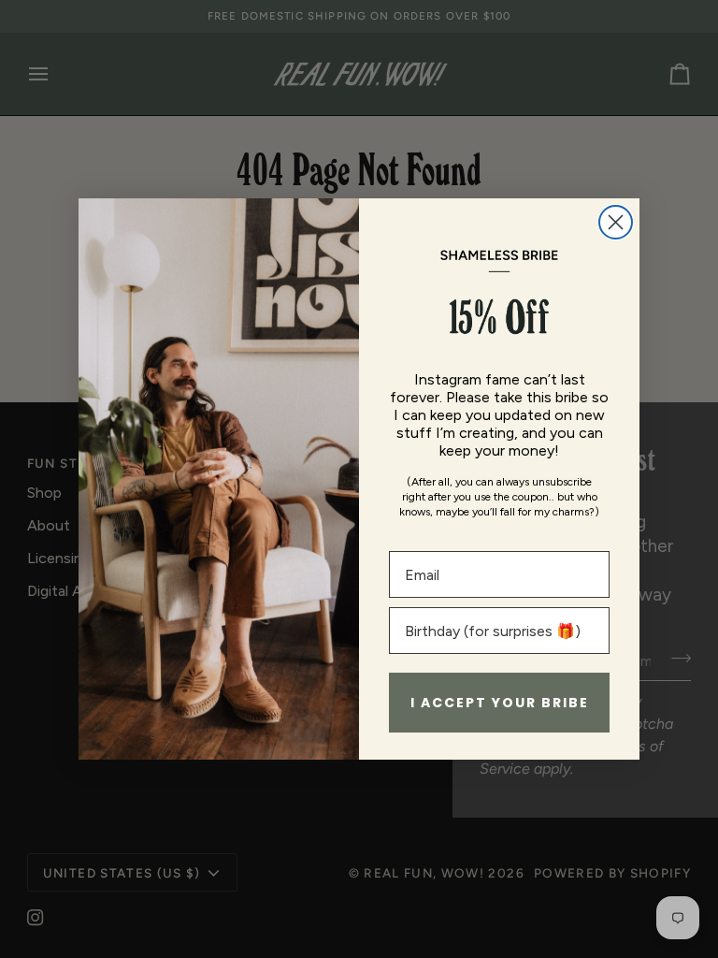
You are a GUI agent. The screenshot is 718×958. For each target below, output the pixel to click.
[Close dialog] (615, 222)
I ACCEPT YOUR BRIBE (499, 702)
